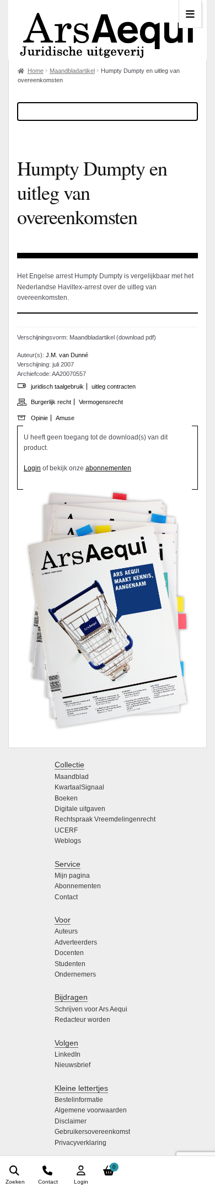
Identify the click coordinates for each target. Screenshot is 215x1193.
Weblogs (68, 841)
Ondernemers (75, 974)
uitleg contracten (114, 386)
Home (36, 70)
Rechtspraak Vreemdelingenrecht (105, 819)
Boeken (66, 798)
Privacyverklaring (80, 1143)
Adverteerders (76, 942)
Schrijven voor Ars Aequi (91, 1009)
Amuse (65, 418)
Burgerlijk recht (51, 402)
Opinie (39, 418)
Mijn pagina (72, 875)
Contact (66, 897)
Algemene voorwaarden (91, 1110)
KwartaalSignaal (79, 787)
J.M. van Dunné (67, 355)
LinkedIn (67, 1054)
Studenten (70, 964)
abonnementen (108, 468)
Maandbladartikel (72, 70)
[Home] (107, 30)
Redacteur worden (82, 1020)
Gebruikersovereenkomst (92, 1132)
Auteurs (66, 931)
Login (32, 468)
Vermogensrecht (101, 402)
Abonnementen (78, 886)
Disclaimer (71, 1121)
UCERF (66, 830)
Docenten (69, 953)
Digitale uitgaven (80, 809)
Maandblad (72, 777)
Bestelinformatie (79, 1100)
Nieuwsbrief (72, 1065)
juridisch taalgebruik (57, 386)
